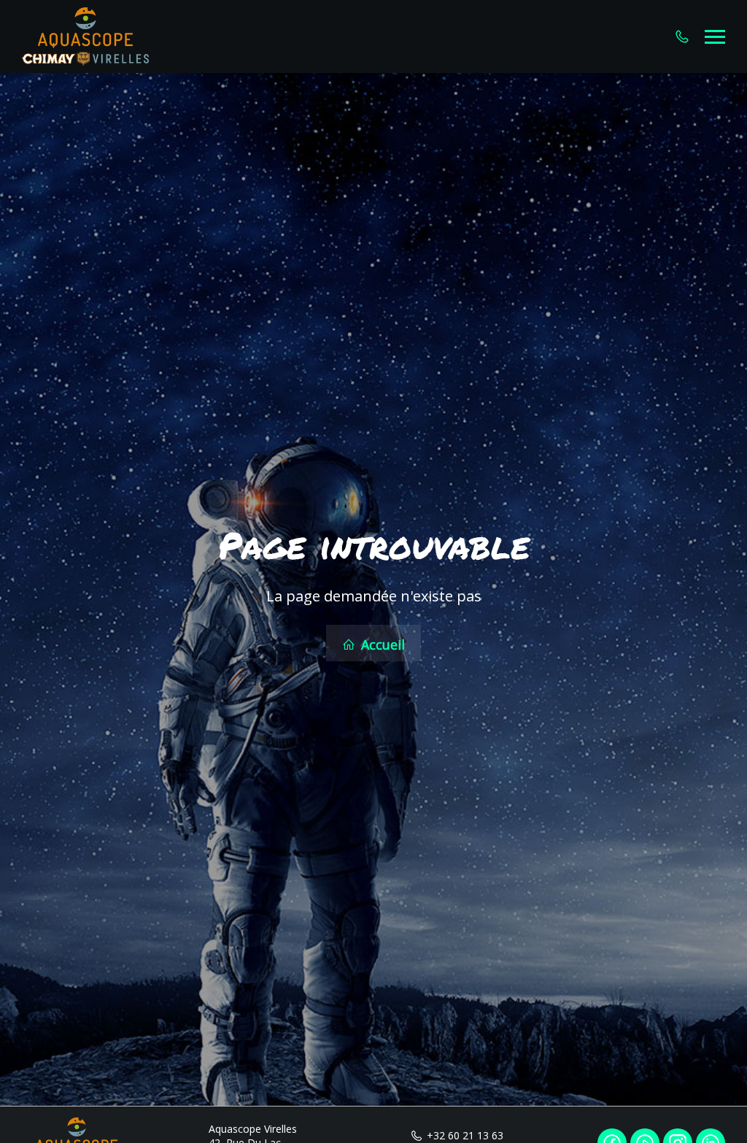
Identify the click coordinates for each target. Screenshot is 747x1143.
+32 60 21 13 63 (465, 1135)
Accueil (381, 644)
